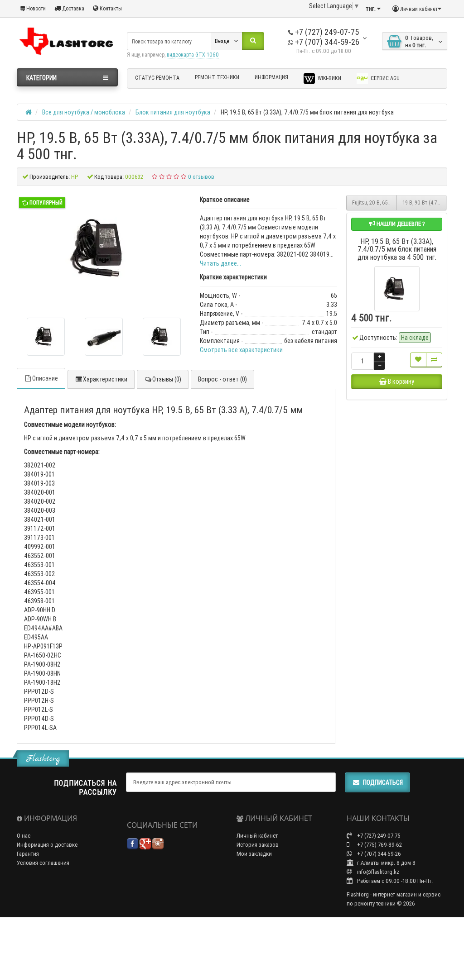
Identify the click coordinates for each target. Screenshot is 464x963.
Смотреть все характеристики (241, 350)
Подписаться (383, 782)
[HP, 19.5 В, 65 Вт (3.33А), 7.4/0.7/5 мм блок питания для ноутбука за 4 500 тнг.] (46, 337)
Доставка (72, 8)
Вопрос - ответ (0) (222, 379)
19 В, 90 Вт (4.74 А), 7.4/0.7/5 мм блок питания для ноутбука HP (424, 202)
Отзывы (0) (166, 379)
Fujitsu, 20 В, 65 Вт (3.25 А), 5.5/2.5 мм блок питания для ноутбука (374, 202)
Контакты (110, 8)
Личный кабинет (257, 835)
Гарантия (28, 854)
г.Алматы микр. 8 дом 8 (386, 863)
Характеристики (105, 379)
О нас (23, 835)
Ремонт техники (217, 77)
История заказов (258, 845)
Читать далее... (220, 263)
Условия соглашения (43, 863)
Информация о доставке (47, 845)
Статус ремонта (157, 77)
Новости (35, 8)
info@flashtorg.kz (377, 872)
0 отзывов (201, 177)
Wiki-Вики (328, 78)
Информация (271, 77)
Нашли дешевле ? (400, 224)
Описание (45, 378)
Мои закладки (254, 854)
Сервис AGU (384, 78)
